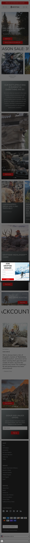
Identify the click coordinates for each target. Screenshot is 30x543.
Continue (7, 279)
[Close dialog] (28, 263)
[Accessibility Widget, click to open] (2, 541)
